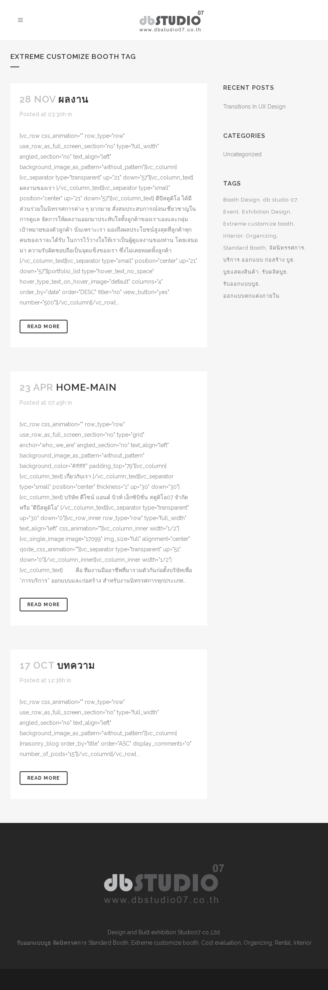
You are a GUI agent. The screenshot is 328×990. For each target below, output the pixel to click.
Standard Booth (244, 248)
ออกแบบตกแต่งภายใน (251, 296)
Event (231, 212)
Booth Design (241, 200)
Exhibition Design (266, 212)
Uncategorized (242, 154)
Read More (43, 326)
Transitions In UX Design (254, 106)
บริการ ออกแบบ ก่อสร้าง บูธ (258, 260)
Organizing (261, 236)
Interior (233, 236)
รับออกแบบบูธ (241, 284)
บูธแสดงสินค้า (241, 272)
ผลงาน (73, 99)
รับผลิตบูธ (274, 272)
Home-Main (86, 387)
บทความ (76, 665)
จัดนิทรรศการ (286, 248)
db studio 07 (280, 200)
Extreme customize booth (258, 224)
